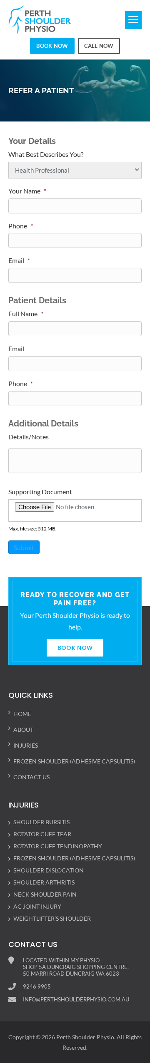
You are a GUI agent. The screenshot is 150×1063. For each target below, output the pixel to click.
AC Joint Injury (37, 906)
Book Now (52, 45)
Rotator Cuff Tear (42, 834)
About (23, 729)
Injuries (25, 745)
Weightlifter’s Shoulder (52, 918)
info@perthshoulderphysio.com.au (76, 999)
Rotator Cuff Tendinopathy (57, 846)
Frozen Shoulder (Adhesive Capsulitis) (74, 761)
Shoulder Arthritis (44, 882)
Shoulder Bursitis (41, 821)
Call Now (99, 45)
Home (22, 713)
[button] (133, 20)
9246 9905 (37, 986)
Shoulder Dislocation (48, 870)
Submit (24, 547)
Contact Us (31, 777)
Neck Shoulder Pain (45, 894)
